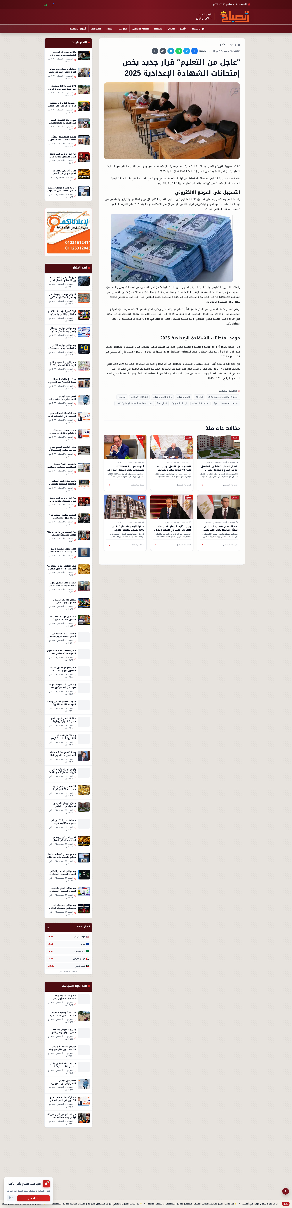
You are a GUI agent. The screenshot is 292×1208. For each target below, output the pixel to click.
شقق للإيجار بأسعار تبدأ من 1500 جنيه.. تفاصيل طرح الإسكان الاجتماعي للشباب (128, 530)
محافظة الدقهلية (200, 403)
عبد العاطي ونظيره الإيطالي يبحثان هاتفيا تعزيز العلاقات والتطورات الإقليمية (221, 530)
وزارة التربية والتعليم (162, 397)
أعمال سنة (162, 403)
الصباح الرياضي (140, 29)
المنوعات (96, 29)
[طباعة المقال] (155, 51)
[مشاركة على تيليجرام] (170, 51)
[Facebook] (52, 4)
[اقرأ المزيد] (203, 485)
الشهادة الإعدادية (139, 397)
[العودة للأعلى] (285, 1191)
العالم (171, 29)
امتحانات (199, 397)
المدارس (122, 397)
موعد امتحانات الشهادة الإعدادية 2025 (134, 403)
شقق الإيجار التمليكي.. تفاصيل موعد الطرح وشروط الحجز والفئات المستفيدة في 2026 (219, 470)
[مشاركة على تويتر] (186, 51)
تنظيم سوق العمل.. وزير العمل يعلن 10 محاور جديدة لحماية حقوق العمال (173, 470)
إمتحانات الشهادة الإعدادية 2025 (223, 397)
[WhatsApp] (45, 4)
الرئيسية (196, 29)
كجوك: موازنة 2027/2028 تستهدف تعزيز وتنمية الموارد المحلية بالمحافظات (126, 470)
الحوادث (122, 29)
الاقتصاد (158, 29)
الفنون (109, 29)
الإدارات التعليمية (179, 403)
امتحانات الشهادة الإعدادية (226, 403)
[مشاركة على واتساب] (178, 51)
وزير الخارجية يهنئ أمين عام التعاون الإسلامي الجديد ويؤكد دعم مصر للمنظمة (173, 530)
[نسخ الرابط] (163, 51)
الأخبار (183, 29)
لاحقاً (11, 1198)
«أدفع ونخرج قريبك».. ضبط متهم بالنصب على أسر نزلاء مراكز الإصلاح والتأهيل (56, 1203)
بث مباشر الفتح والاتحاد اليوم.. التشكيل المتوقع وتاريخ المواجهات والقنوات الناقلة (245, 1203)
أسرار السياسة (77, 29)
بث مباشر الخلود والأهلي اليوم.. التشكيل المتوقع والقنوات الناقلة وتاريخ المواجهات (149, 1203)
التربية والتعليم (183, 397)
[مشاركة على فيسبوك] (194, 51)
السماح (32, 1198)
